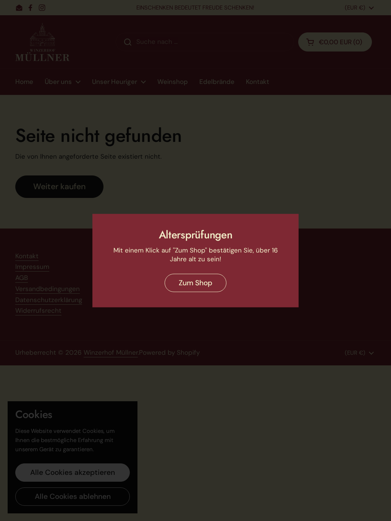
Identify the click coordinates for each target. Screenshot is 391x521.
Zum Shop (195, 282)
